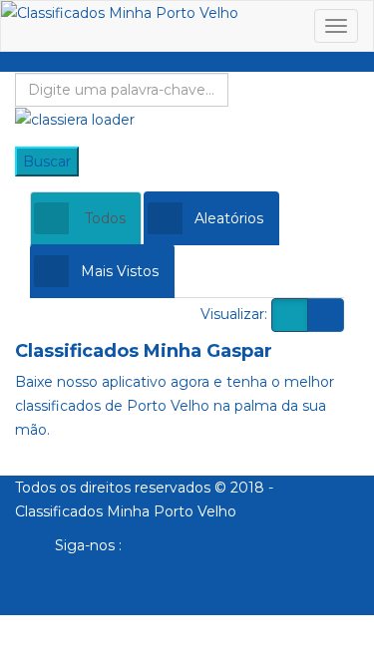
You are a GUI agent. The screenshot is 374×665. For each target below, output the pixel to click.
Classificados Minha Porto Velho (125, 511)
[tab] (86, 218)
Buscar (47, 161)
